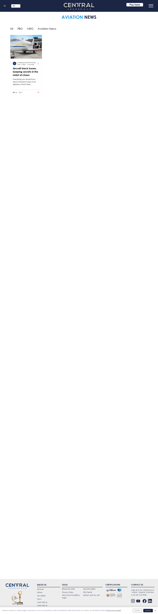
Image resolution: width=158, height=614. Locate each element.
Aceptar (148, 610)
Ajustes (137, 610)
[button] (151, 6)
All (11, 28)
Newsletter (41, 596)
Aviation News (47, 28)
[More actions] (39, 63)
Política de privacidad (113, 610)
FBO (20, 28)
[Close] (155, 610)
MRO (30, 28)
